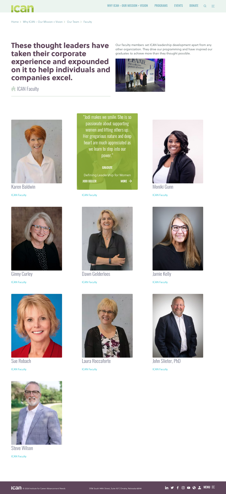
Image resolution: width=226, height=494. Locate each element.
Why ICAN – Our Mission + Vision (127, 6)
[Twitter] (173, 488)
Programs (161, 6)
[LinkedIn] (168, 488)
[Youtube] (190, 488)
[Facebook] (179, 488)
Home (15, 22)
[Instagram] (184, 488)
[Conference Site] (195, 488)
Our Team (73, 22)
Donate (193, 6)
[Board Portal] (200, 488)
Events (178, 6)
